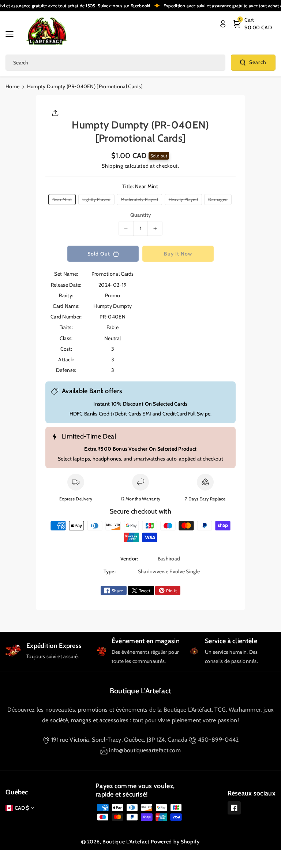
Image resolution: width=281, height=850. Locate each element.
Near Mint (63, 200)
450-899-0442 (218, 739)
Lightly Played (97, 200)
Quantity (140, 215)
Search (257, 62)
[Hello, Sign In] (223, 24)
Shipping (112, 166)
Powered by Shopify (175, 841)
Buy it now (178, 253)
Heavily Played (185, 200)
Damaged (219, 200)
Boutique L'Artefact (141, 690)
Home (12, 86)
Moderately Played (140, 200)
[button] (11, 34)
